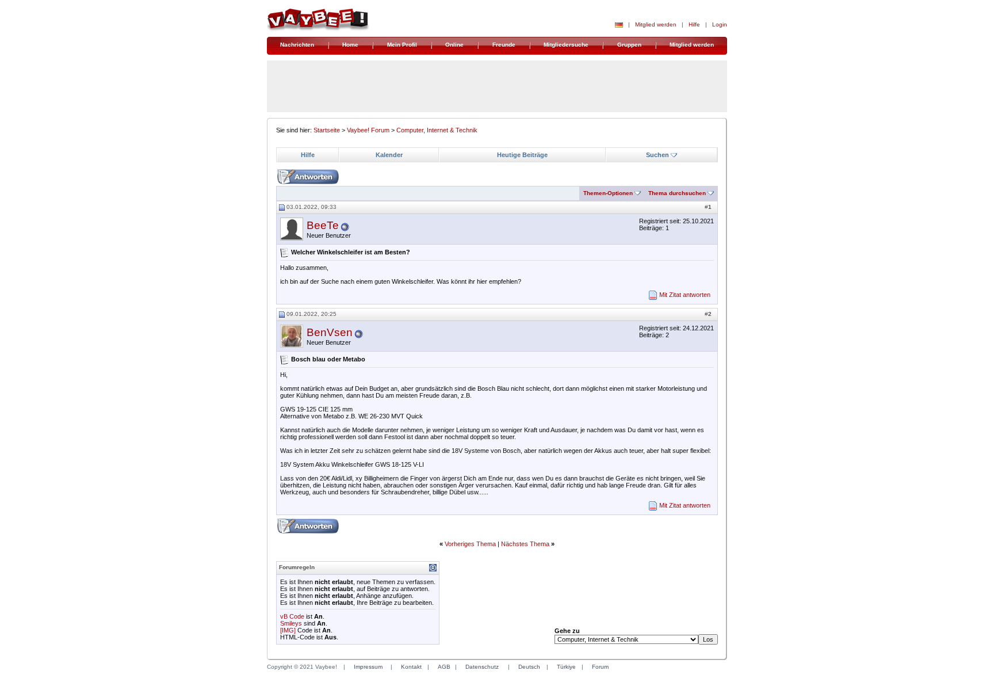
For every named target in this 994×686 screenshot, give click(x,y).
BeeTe (323, 225)
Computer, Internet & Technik (436, 130)
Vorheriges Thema (470, 543)
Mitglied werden (655, 24)
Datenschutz (482, 667)
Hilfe (694, 24)
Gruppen (629, 44)
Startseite (327, 130)
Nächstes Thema (525, 543)
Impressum (368, 667)
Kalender (389, 154)
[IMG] (288, 630)
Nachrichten (297, 44)
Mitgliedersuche (566, 44)
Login (719, 24)
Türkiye (566, 667)
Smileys (291, 623)
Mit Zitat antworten (684, 294)
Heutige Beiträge (522, 154)
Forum (600, 667)
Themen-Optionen (608, 193)
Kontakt (411, 667)
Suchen (657, 154)
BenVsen (330, 332)
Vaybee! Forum (368, 130)
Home (350, 44)
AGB (444, 667)
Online (454, 44)
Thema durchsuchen (677, 193)
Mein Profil (402, 44)
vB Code (292, 616)
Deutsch (529, 667)
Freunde (503, 44)
